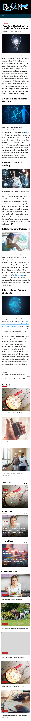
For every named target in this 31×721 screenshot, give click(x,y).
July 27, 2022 (19, 31)
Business (5, 519)
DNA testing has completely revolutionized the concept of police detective (15, 323)
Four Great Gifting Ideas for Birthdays (13, 373)
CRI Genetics (19, 275)
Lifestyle (5, 23)
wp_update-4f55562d (9, 31)
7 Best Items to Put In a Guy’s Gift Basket (17, 378)
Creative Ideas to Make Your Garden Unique (12, 523)
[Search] (26, 15)
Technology (6, 549)
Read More (5, 505)
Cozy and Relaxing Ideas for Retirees (13, 657)
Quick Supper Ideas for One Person (12, 599)
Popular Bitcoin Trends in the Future (14, 413)
